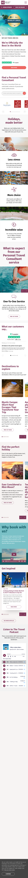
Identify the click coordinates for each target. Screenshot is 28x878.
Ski (2, 807)
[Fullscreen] (24, 561)
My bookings (5, 797)
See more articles (9, 620)
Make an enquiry (6, 795)
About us (4, 843)
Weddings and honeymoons (9, 810)
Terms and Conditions (12, 742)
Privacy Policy (5, 849)
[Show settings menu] (22, 561)
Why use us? (5, 790)
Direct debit (5, 832)
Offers (3, 812)
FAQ (3, 828)
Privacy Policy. (22, 742)
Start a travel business (8, 847)
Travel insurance (6, 830)
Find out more (14, 316)
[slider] (12, 561)
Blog (3, 818)
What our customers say (8, 792)
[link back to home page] (14, 752)
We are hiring (5, 845)
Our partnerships (6, 835)
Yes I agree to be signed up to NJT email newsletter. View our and (14, 742)
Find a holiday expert (7, 788)
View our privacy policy (9, 870)
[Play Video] (3, 561)
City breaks (4, 805)
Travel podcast (6, 820)
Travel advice (5, 837)
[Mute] (19, 561)
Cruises (4, 803)
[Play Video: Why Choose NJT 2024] (14, 554)
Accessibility (5, 852)
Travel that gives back (7, 822)
